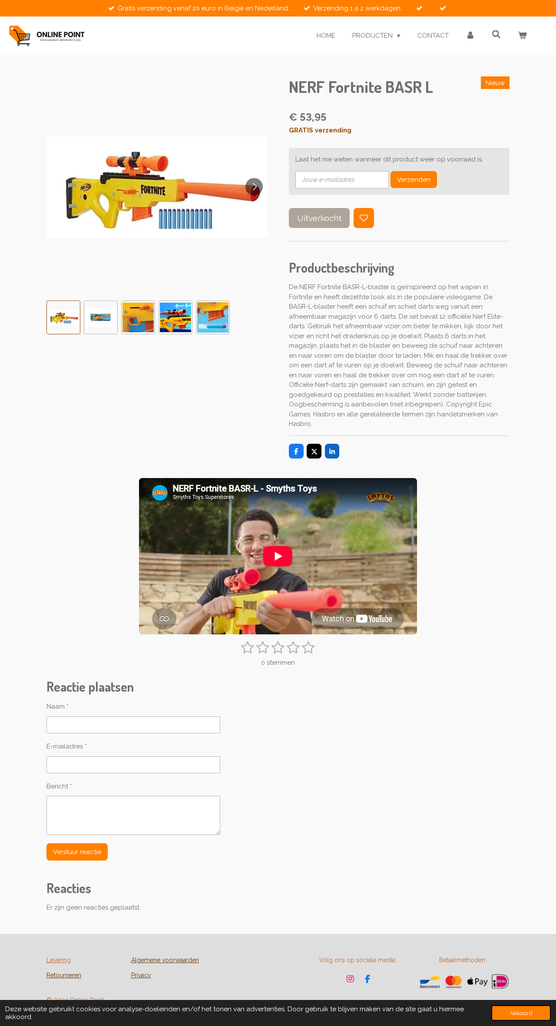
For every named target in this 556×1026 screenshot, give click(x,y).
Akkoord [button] (521, 1013)
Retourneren (63, 975)
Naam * (57, 706)
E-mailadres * (66, 746)
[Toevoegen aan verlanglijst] (364, 218)
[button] (63, 317)
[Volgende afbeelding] (254, 186)
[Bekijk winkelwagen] (522, 36)
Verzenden (413, 180)
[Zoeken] (496, 35)
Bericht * (59, 786)
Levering (58, 960)
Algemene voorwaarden (165, 960)
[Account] (470, 36)
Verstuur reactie (77, 852)
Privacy (141, 975)
